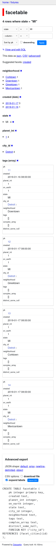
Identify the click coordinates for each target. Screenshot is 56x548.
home (5, 2)
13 (9, 313)
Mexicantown (13, 88)
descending (29, 42)
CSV (25, 56)
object (19, 470)
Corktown (11, 77)
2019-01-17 (12, 103)
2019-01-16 (12, 107)
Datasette (17, 544)
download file (31, 476)
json (19, 56)
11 (9, 170)
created (27, 62)
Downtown (11, 80)
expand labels (16, 480)
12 (9, 241)
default (24, 466)
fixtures (15, 2)
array (32, 466)
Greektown (12, 84)
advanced (34, 56)
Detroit (9, 152)
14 (9, 385)
